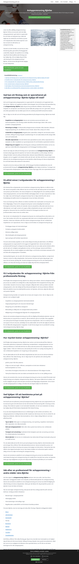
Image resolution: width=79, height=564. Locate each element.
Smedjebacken (9, 535)
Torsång (7, 532)
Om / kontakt (64, 2)
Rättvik (7, 526)
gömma (20, 75)
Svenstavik (8, 518)
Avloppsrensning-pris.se (11, 2)
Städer (57, 2)
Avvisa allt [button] (44, 559)
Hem (52, 2)
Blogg (71, 2)
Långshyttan (9, 515)
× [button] (77, 550)
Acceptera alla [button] (35, 559)
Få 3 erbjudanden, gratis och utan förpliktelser (39, 17)
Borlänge (8, 523)
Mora (7, 512)
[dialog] (39, 557)
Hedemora (8, 529)
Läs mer (51, 554)
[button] (39, 562)
